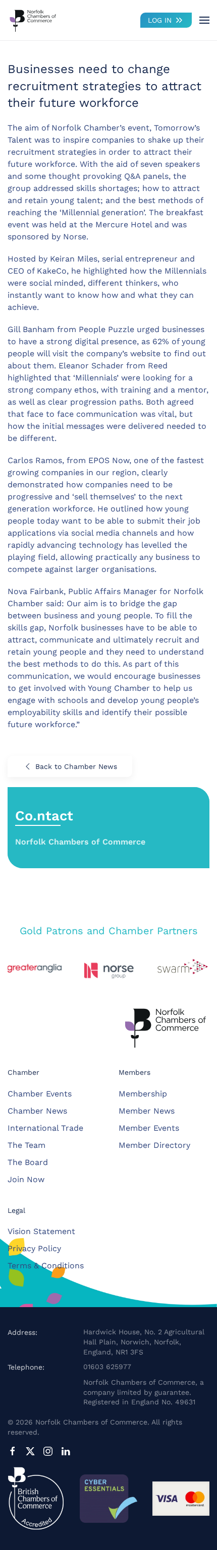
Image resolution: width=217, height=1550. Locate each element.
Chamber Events (40, 1094)
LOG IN (160, 20)
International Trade (45, 1128)
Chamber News (37, 1111)
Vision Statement (41, 1231)
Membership (143, 1094)
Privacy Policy (34, 1248)
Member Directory (154, 1145)
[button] (204, 20)
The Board (28, 1162)
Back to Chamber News (76, 766)
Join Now (26, 1179)
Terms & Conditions (46, 1265)
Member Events (149, 1128)
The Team (26, 1145)
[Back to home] (33, 20)
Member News (147, 1111)
